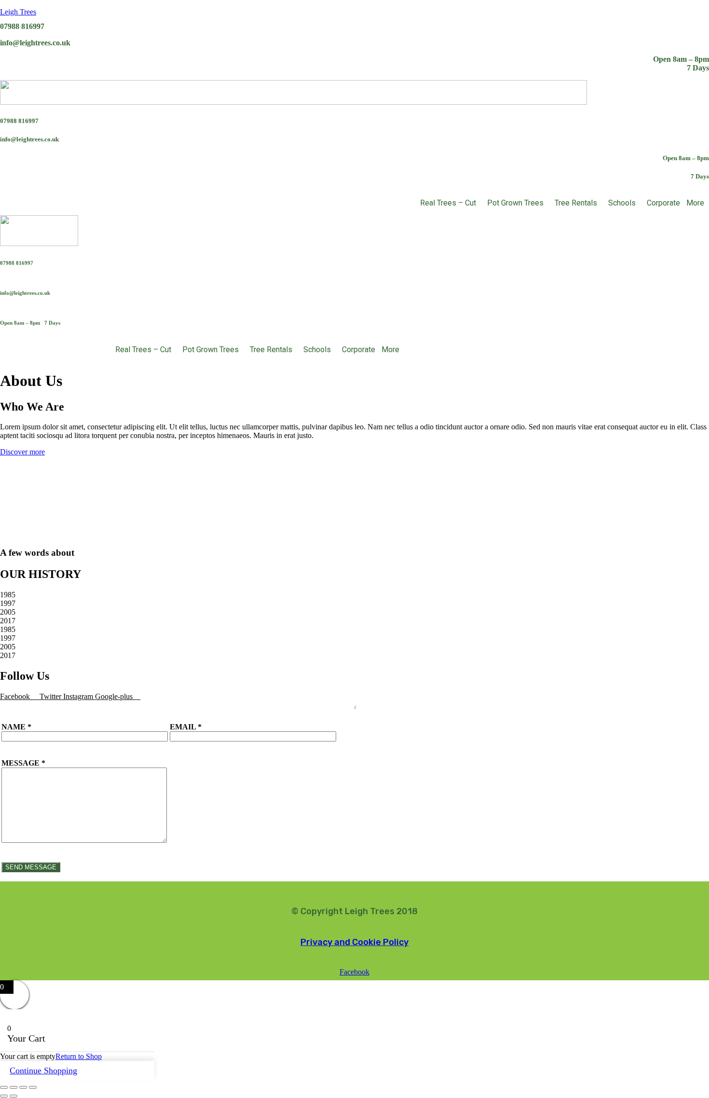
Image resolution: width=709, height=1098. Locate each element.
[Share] (23, 1087)
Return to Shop (78, 1056)
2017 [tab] (7, 621)
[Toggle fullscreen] (13, 1087)
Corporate (663, 202)
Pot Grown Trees (515, 202)
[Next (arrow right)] (13, 1096)
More (695, 202)
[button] (450, 203)
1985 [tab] (7, 594)
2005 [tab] (7, 612)
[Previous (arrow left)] (4, 1096)
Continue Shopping (43, 1070)
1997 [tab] (7, 603)
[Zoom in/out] (4, 1087)
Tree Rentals (576, 202)
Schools (622, 202)
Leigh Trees (18, 12)
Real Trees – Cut (448, 202)
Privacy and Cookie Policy (354, 942)
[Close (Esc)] (33, 1087)
